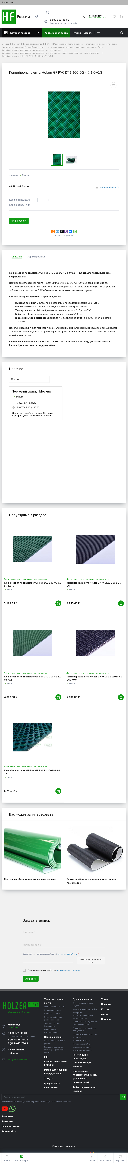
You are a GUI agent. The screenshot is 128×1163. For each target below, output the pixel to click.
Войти (89, 18)
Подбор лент (8, 2)
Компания (7, 1116)
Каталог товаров (20, 32)
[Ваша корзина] (121, 16)
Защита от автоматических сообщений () (51, 954)
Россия (23, 16)
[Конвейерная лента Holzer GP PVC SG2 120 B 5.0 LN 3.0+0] (95, 643)
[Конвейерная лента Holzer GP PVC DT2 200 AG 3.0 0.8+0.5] (32, 643)
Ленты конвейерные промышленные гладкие (30, 879)
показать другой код (67, 954)
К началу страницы (62, 1146)
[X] (62, 231)
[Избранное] (114, 16)
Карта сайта (9, 1131)
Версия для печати (109, 187)
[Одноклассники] (53, 231)
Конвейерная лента (56, 32)
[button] (47, 13)
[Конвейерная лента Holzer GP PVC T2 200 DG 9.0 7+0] (32, 737)
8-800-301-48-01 (59, 19)
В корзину (21, 220)
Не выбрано (13, 1027)
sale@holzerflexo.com (17, 1059)
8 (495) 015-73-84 (18, 1043)
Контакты (7, 1121)
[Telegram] (57, 231)
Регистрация (98, 18)
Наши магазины (11, 1126)
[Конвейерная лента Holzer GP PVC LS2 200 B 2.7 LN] (95, 549)
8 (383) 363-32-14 (18, 1039)
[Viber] (66, 231)
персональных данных (68, 970)
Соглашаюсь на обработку (54, 970)
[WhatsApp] (75, 231)
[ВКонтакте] (70, 231)
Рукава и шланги (82, 32)
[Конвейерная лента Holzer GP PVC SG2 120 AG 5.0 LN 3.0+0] (32, 549)
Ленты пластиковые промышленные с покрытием (25, 579)
